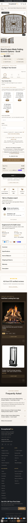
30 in (10, 333)
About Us (16, 457)
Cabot (3, 471)
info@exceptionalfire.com (6, 441)
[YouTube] (8, 444)
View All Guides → (18, 462)
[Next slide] (25, 24)
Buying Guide (17, 453)
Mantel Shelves (5, 455)
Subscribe (21, 508)
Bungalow (4, 493)
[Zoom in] (24, 13)
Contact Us (17, 483)
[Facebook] (5, 444)
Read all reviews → (13, 286)
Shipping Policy (18, 476)
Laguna (3, 490)
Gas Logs (3, 457)
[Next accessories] (23, 380)
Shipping (15, 516)
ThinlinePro (4, 498)
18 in (7, 333)
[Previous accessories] (20, 380)
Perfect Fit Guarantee (15, 153)
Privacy (7, 516)
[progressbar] (21, 520)
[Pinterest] (11, 444)
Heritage (3, 485)
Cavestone (4, 473)
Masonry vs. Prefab (19, 455)
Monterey (4, 495)
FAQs (16, 460)
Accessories (4, 465)
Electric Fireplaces (5, 462)
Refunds (11, 516)
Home (2, 8)
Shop (5, 8)
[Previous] (20, 340)
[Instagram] (2, 444)
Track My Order (18, 473)
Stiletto (3, 480)
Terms (19, 516)
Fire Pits (3, 460)
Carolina (3, 478)
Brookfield (4, 476)
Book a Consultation (19, 471)
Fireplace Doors (5, 450)
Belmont (3, 488)
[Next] (23, 340)
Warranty (16, 480)
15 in (3, 333)
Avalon (3, 483)
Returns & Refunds (18, 478)
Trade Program (19, 450)
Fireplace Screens (5, 453)
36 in (14, 333)
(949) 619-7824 (5, 439)
